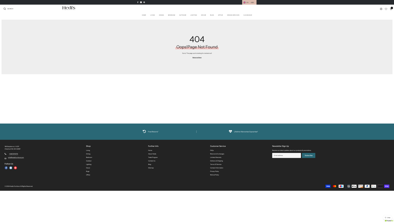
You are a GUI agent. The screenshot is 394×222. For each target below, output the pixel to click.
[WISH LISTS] (386, 9)
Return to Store (197, 57)
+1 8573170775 (13, 154)
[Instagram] (141, 2)
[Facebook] (138, 2)
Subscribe (309, 155)
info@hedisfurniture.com (16, 157)
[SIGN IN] (381, 9)
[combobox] (28, 8)
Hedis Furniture (15, 186)
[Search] (26, 8)
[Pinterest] (144, 2)
